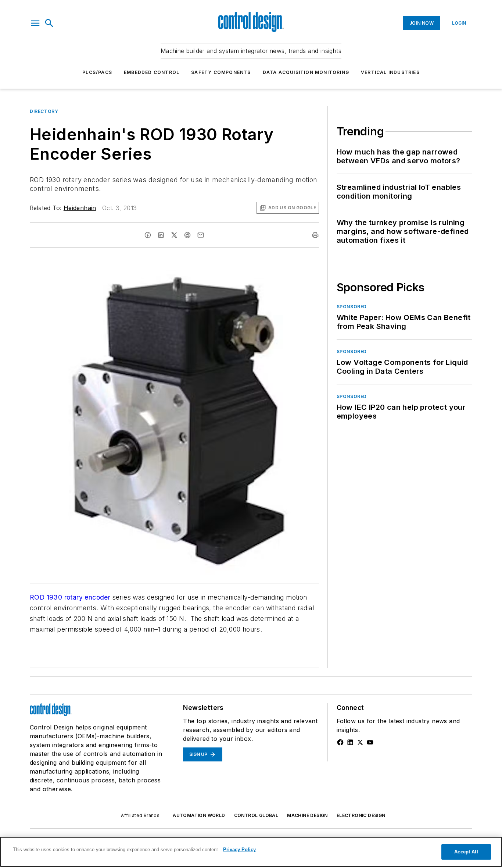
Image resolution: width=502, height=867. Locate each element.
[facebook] (147, 235)
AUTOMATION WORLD (199, 815)
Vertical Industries (390, 72)
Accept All (466, 851)
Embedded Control (151, 72)
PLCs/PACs (97, 72)
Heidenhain (80, 208)
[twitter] (174, 235)
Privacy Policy (239, 849)
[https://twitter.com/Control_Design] (360, 742)
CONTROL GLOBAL (256, 815)
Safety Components (221, 72)
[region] (251, 852)
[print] (315, 235)
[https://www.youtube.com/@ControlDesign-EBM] (370, 742)
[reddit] (187, 235)
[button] (35, 23)
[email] (200, 235)
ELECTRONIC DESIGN (361, 815)
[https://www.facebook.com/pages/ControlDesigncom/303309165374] (340, 742)
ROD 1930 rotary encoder (70, 597)
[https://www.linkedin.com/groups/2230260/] (350, 742)
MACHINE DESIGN (307, 815)
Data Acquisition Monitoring (306, 72)
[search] (49, 23)
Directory (44, 111)
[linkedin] (161, 235)
